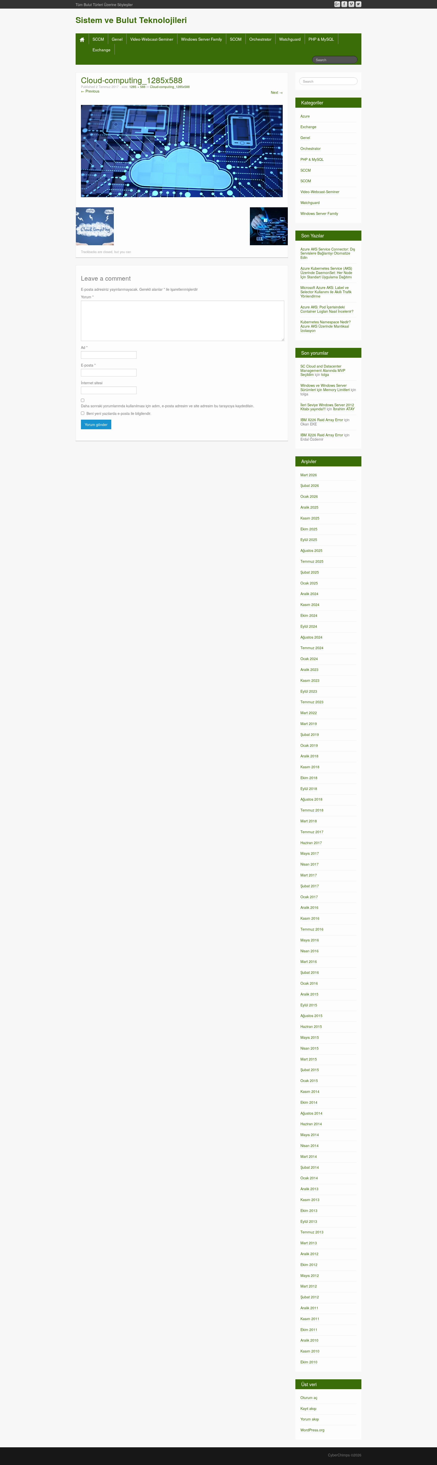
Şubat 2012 (309, 1296)
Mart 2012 (308, 1286)
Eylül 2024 (308, 626)
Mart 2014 (308, 1156)
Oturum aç (308, 1397)
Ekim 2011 (308, 1329)
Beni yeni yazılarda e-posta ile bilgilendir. (118, 413)
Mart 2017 (308, 874)
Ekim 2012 (308, 1264)
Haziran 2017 (311, 842)
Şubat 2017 (309, 885)
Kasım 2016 (309, 918)
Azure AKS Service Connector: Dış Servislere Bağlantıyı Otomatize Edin (327, 253)
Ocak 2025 (309, 582)
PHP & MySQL (321, 39)
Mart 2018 (308, 820)
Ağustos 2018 (311, 799)
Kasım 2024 (309, 604)
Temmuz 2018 (311, 810)
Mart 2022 (308, 712)
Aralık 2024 (309, 593)
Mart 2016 (308, 961)
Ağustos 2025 (311, 550)
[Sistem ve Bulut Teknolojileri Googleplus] (337, 4)
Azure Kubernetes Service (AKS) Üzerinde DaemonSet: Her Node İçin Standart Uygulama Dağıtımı (326, 272)
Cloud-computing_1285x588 (170, 86)
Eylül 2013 (308, 1221)
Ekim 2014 (308, 1102)
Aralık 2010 (309, 1340)
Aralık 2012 (309, 1253)
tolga (325, 374)
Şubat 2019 (309, 734)
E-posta (88, 365)
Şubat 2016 (309, 972)
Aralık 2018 (309, 755)
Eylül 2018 (308, 788)
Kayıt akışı (308, 1408)
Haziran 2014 (311, 1123)
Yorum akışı (309, 1419)
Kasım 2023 (309, 680)
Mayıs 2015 (309, 1037)
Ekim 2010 (308, 1361)
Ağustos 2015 (311, 1015)
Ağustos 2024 (311, 637)
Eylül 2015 (308, 1004)
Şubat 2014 (309, 1167)
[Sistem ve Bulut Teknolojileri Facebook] (344, 4)
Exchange (102, 49)
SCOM (236, 39)
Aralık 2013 (309, 1188)
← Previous (90, 91)
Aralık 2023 (309, 669)
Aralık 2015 (309, 994)
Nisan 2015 (309, 1048)
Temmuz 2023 (311, 701)
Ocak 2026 (309, 496)
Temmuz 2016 (311, 929)
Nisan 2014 (309, 1145)
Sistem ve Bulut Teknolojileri (131, 20)
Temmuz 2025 (311, 561)
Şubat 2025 (309, 572)
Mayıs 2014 (309, 1134)
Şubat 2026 (309, 485)
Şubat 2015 (309, 1069)
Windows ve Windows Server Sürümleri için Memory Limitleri (325, 387)
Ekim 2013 (308, 1210)
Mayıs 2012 (309, 1275)
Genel (117, 39)
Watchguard (290, 39)
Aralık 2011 (309, 1307)
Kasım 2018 (309, 766)
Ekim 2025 (308, 528)
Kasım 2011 (309, 1318)
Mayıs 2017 (309, 853)
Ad (84, 347)
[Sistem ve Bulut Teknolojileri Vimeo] (351, 4)
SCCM (98, 39)
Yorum (87, 296)
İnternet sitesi (91, 382)
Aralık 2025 (309, 507)
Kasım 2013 (309, 1199)
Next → (277, 92)
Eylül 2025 (308, 539)
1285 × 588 (137, 86)
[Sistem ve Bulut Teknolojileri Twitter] (358, 4)
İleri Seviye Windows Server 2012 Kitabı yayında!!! (327, 407)
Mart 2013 (308, 1242)
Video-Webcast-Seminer (151, 39)
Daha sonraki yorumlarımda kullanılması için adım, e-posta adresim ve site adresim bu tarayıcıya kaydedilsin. (167, 405)
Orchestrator (260, 39)
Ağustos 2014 (311, 1113)
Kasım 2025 (309, 518)
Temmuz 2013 (311, 1231)
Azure (305, 116)
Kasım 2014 (309, 1091)
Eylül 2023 (308, 691)
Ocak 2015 (309, 1080)
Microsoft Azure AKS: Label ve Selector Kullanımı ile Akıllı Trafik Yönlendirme (326, 292)
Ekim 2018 (308, 777)
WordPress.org (312, 1429)
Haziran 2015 (311, 1026)
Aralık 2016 (309, 907)
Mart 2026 (308, 474)
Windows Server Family (201, 39)
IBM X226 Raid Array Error (321, 419)
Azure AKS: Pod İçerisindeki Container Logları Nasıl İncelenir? (327, 309)
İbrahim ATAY (344, 408)
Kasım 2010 (309, 1351)
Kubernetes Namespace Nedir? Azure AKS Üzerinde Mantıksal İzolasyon (325, 326)
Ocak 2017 (309, 896)
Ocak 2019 (309, 745)
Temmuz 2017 (311, 831)
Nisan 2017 (309, 864)
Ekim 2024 (308, 615)
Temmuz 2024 (311, 647)
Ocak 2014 (309, 1177)
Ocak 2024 (309, 658)
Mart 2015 (308, 1059)
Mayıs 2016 (309, 939)
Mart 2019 (308, 723)
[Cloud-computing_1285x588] (182, 150)
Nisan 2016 (309, 950)
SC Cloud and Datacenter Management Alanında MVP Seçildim (322, 370)
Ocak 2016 (309, 983)
